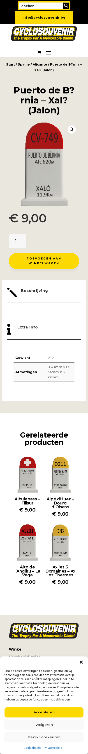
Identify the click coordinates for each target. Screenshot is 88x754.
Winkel (16, 649)
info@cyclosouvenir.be (44, 17)
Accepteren (44, 712)
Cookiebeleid (32, 747)
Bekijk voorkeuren (44, 737)
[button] (81, 662)
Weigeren (44, 724)
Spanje (24, 64)
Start (10, 64)
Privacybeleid (53, 747)
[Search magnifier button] (66, 5)
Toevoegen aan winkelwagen (44, 261)
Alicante (40, 64)
